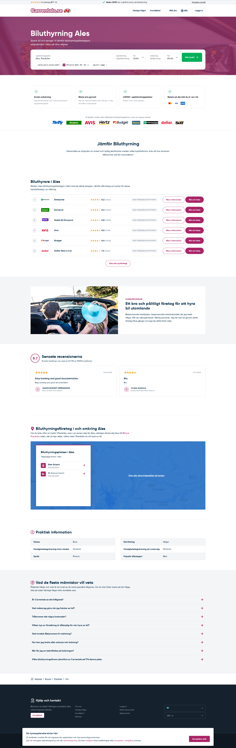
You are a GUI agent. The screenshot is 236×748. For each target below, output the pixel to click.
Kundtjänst (155, 10)
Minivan (78, 717)
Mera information (173, 199)
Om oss (78, 706)
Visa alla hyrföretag (118, 263)
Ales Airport (54, 464)
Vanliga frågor (139, 10)
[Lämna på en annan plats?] (35, 65)
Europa (48, 679)
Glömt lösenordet (127, 710)
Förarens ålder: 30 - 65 (76, 65)
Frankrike (58, 679)
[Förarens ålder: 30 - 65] (64, 65)
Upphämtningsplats (43, 56)
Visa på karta (53, 467)
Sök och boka (194, 199)
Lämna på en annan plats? (48, 65)
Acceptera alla (199, 738)
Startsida (38, 679)
